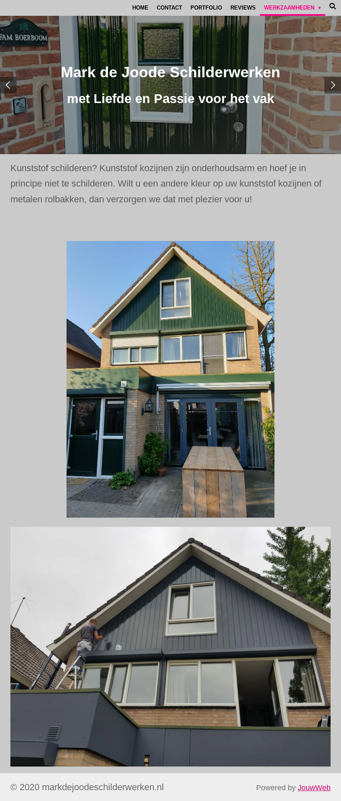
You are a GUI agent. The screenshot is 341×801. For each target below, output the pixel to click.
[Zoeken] (333, 6)
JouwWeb (314, 787)
